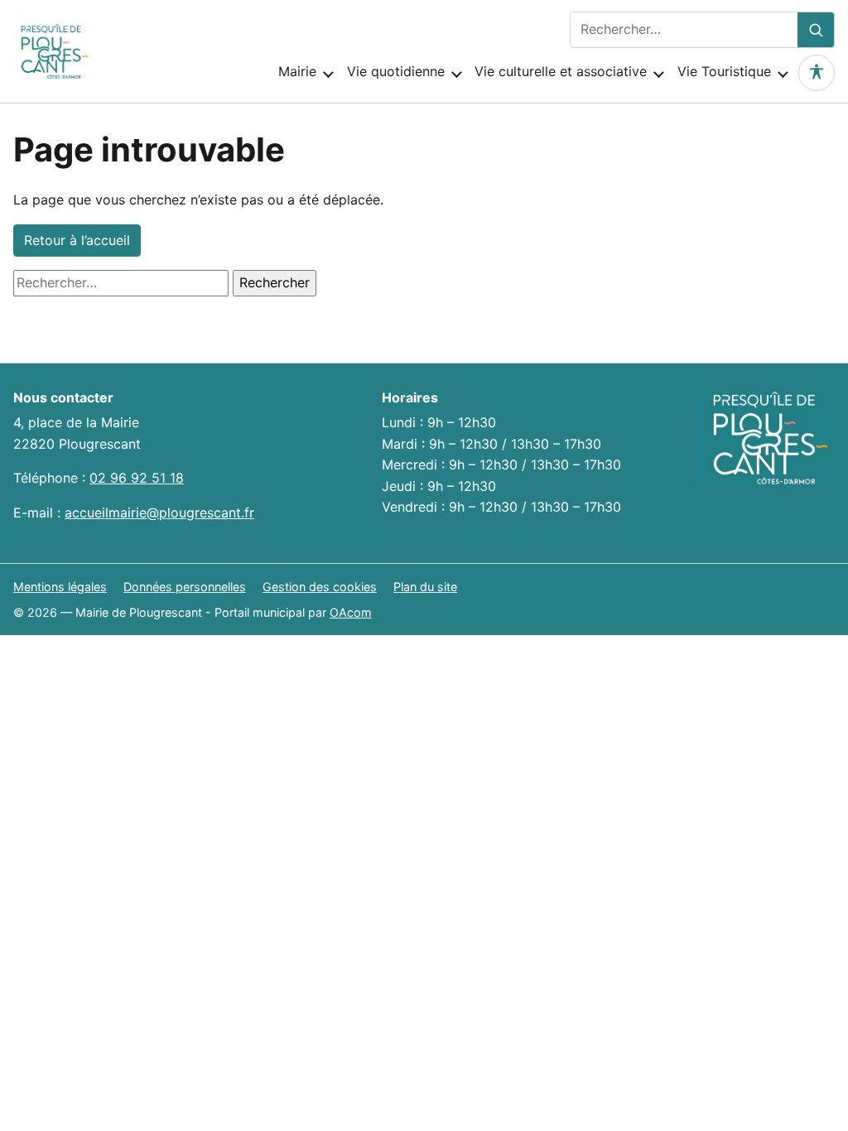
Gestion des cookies (320, 587)
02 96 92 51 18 (136, 477)
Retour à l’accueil (77, 240)
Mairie (297, 71)
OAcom (351, 612)
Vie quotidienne (396, 71)
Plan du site (425, 587)
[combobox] (684, 29)
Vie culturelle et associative (561, 71)
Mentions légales (60, 587)
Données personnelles (184, 587)
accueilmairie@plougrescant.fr (159, 512)
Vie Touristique (724, 71)
